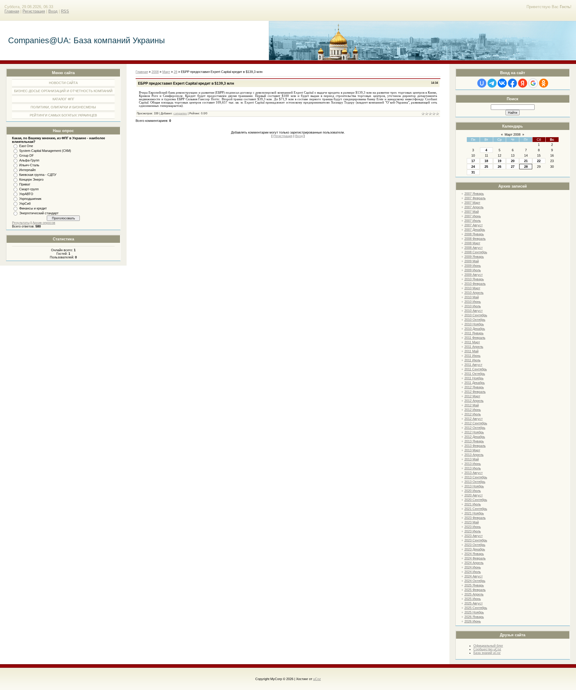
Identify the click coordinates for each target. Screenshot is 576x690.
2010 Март (472, 288)
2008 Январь (474, 234)
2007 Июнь (472, 216)
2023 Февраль (475, 518)
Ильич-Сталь (29, 165)
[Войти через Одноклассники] (543, 83)
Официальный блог (488, 645)
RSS (65, 11)
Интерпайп (27, 170)
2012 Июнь (472, 409)
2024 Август (473, 576)
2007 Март (472, 202)
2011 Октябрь (474, 373)
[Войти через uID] (481, 83)
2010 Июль (472, 306)
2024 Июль (472, 572)
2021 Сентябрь (475, 509)
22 (539, 161)
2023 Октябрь (474, 545)
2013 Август (473, 473)
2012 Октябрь (474, 427)
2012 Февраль (475, 391)
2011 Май (471, 351)
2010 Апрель (474, 292)
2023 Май (471, 522)
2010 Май (471, 297)
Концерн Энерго (31, 179)
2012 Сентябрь (475, 423)
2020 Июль (472, 491)
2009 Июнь (472, 265)
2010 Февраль (475, 283)
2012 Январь (474, 387)
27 (512, 166)
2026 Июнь (472, 621)
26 (499, 166)
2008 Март (472, 243)
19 (499, 161)
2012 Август (473, 418)
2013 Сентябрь (475, 477)
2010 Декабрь (474, 328)
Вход (53, 11)
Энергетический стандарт (38, 213)
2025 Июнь (472, 599)
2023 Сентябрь (475, 540)
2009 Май (471, 261)
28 (526, 166)
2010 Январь (474, 279)
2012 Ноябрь (474, 432)
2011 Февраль (474, 337)
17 (473, 161)
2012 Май (471, 405)
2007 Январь (474, 193)
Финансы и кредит (33, 208)
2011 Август (473, 364)
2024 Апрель (474, 563)
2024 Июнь (472, 567)
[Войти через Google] (533, 83)
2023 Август (473, 536)
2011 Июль (472, 360)
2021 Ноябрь (474, 513)
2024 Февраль (475, 558)
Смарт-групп (29, 189)
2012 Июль (472, 414)
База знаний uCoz (487, 653)
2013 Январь (474, 441)
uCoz (317, 679)
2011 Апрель (473, 346)
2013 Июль (472, 468)
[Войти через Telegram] (492, 83)
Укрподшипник (30, 198)
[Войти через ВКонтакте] (502, 83)
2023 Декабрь (474, 549)
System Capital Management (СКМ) (45, 150)
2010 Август (473, 310)
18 (486, 161)
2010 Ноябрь (474, 324)
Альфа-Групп (29, 160)
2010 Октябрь (474, 319)
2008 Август (473, 247)
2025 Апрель (474, 594)
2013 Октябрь (474, 482)
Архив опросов (43, 222)
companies (180, 113)
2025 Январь (474, 585)
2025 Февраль (475, 590)
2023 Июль (472, 531)
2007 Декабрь (474, 229)
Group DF (26, 155)
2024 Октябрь (474, 581)
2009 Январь (474, 256)
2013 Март (472, 450)
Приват (24, 184)
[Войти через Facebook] (512, 83)
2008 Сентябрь (475, 252)
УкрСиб (25, 203)
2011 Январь (474, 333)
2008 (155, 72)
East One (26, 146)
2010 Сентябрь (475, 315)
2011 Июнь (472, 355)
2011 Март (472, 342)
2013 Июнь (472, 464)
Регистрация (33, 11)
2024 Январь (474, 554)
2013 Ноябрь (474, 486)
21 (526, 161)
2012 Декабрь (474, 436)
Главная (11, 11)
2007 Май (471, 211)
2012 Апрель (474, 400)
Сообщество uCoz (487, 649)
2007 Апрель (474, 207)
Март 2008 (512, 134)
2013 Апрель (474, 454)
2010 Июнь (472, 301)
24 (473, 166)
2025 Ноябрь (474, 612)
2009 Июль (472, 270)
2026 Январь (474, 617)
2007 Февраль (475, 198)
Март (166, 72)
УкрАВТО (26, 194)
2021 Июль (472, 504)
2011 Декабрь (474, 382)
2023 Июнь (472, 527)
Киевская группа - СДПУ (37, 174)
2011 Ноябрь (474, 378)
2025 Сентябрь (475, 608)
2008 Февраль (475, 238)
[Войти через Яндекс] (522, 83)
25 (486, 166)
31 (473, 172)
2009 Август (473, 274)
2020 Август (473, 495)
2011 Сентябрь (475, 369)
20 (512, 161)
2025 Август (473, 603)
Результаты (21, 222)
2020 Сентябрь (475, 500)
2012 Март (472, 396)
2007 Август (473, 225)
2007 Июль (472, 220)
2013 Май (471, 459)
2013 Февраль (475, 445)
